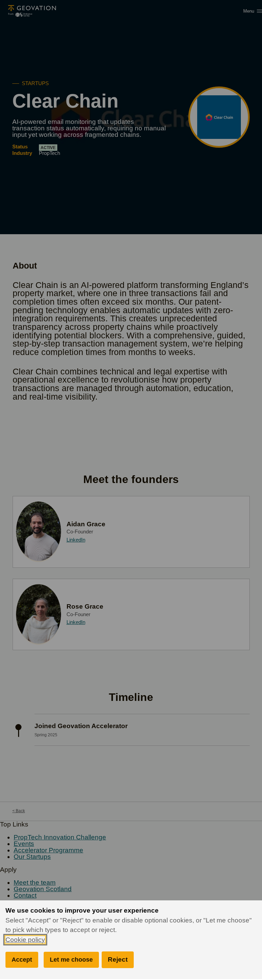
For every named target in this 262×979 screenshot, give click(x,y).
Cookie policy (25, 939)
